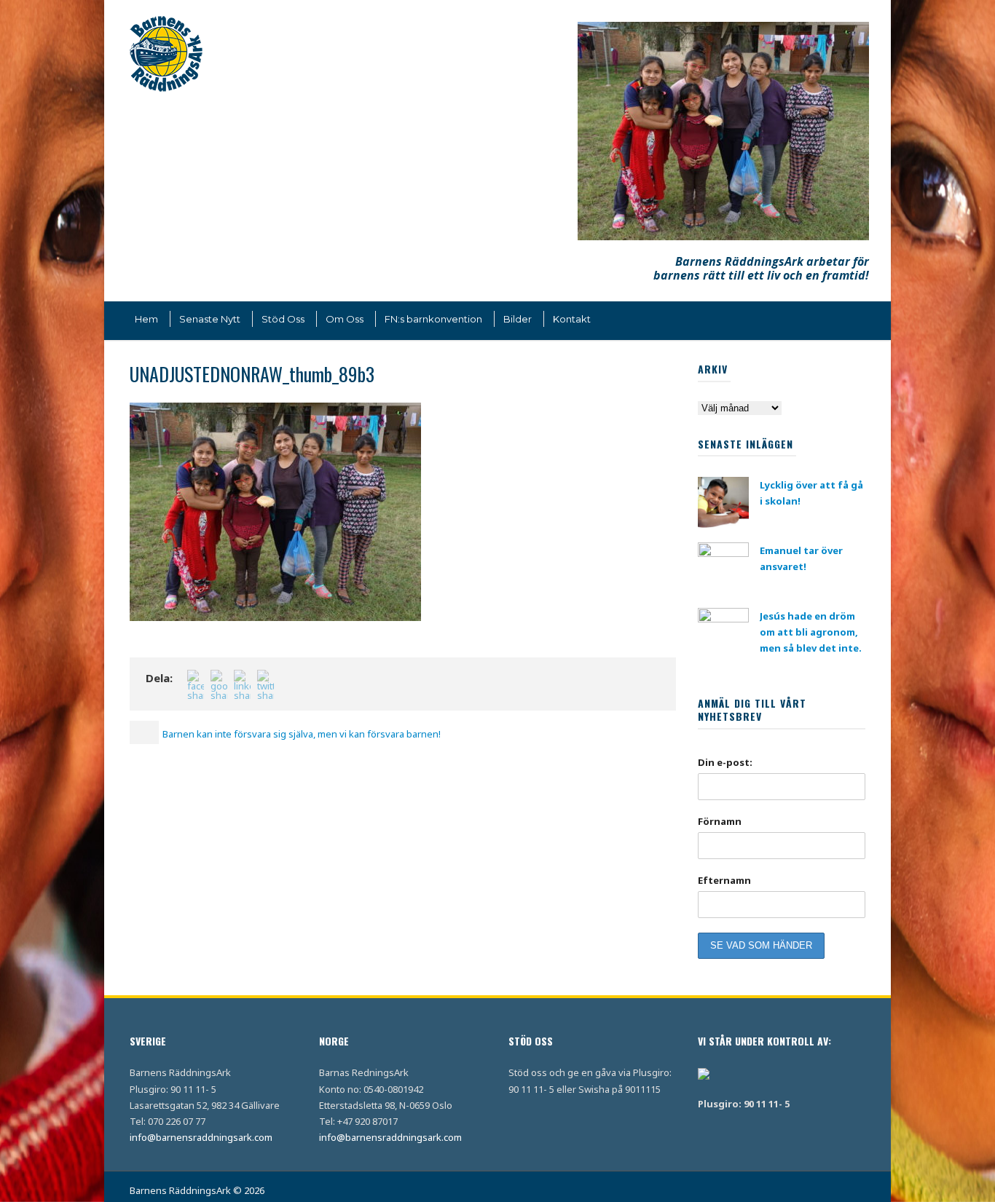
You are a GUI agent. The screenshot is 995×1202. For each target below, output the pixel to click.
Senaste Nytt (209, 319)
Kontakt (572, 319)
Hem (146, 319)
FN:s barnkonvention (433, 319)
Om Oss (344, 319)
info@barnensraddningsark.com (201, 1137)
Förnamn (720, 821)
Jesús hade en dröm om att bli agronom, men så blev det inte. (811, 632)
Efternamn (724, 880)
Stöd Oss (282, 319)
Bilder (517, 319)
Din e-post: (725, 762)
